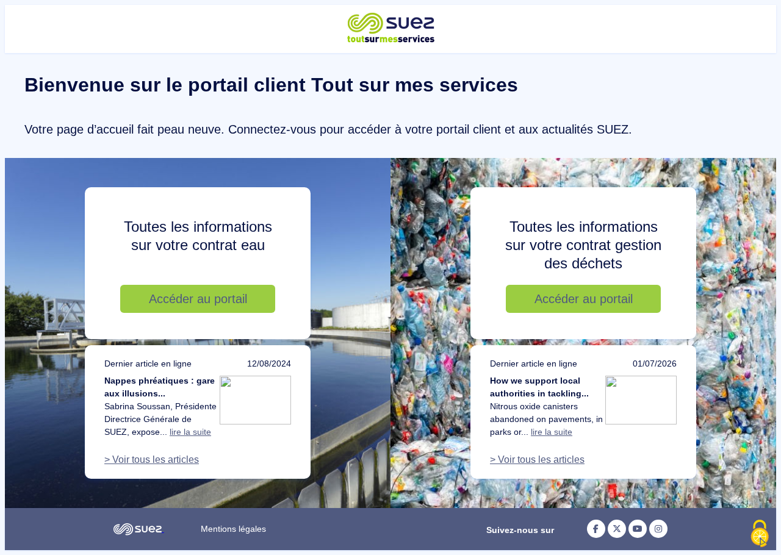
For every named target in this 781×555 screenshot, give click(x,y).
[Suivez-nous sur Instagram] (658, 529)
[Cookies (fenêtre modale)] (759, 534)
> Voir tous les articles (151, 459)
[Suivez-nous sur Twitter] (617, 529)
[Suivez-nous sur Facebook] (596, 529)
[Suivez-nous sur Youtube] (637, 529)
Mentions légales (233, 529)
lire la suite (190, 432)
